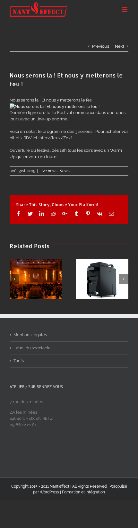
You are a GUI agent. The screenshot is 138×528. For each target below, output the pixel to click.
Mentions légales (30, 334)
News (64, 171)
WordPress (49, 492)
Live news (48, 171)
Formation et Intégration (83, 492)
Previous (100, 46)
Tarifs (18, 360)
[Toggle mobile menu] (125, 9)
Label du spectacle (32, 347)
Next (119, 46)
